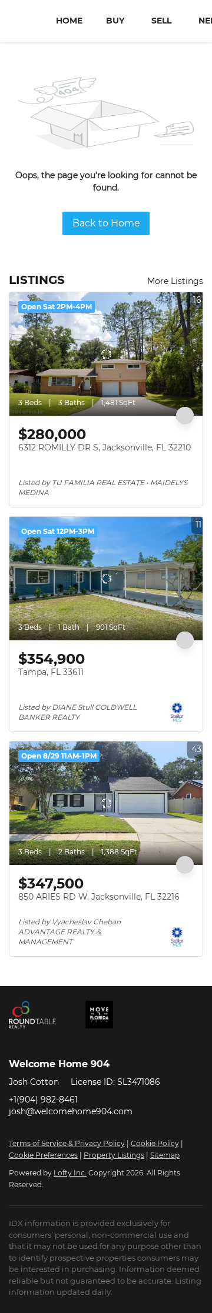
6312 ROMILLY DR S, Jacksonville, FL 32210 (104, 447)
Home (69, 20)
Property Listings (114, 1155)
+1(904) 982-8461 (43, 1099)
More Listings (175, 281)
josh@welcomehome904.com (70, 1111)
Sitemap (165, 1155)
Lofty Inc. (70, 1172)
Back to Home (106, 223)
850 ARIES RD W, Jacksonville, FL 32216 (99, 896)
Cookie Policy (155, 1143)
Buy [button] (115, 20)
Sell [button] (161, 20)
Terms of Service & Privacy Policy (67, 1143)
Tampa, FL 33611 (51, 672)
